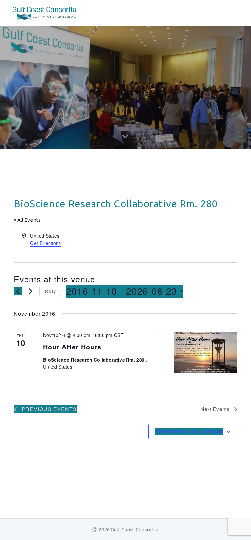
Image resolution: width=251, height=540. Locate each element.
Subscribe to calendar (189, 431)
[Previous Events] (18, 291)
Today (50, 291)
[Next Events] (30, 291)
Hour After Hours (72, 346)
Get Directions (45, 243)
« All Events (27, 220)
